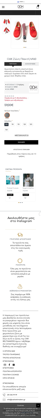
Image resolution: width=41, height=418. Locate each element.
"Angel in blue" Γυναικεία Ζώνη (29, 188)
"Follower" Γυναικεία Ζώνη (13, 188)
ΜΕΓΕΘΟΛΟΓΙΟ (22, 135)
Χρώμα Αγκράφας (11, 111)
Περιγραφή (13, 64)
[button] (25, 47)
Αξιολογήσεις (30, 64)
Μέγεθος (7, 121)
